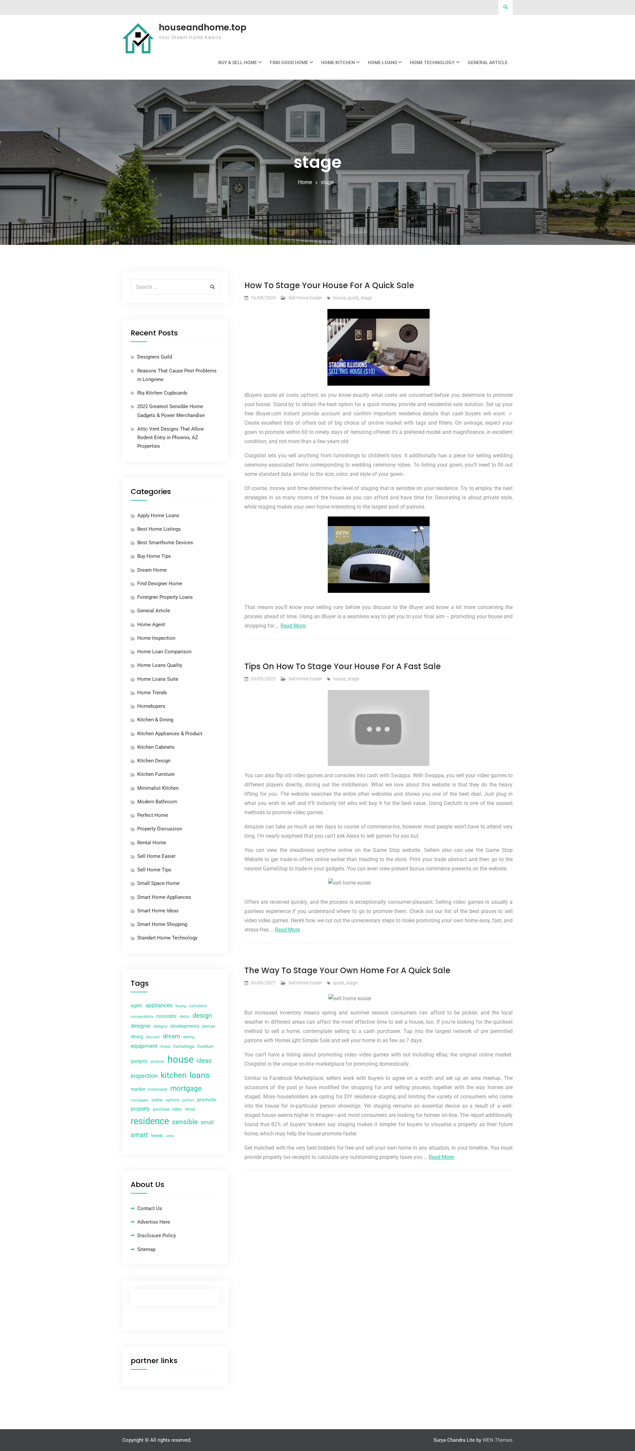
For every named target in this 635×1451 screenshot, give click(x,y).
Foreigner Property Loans (165, 597)
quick (353, 297)
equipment (144, 1046)
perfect (188, 1100)
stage (366, 297)
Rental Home (151, 843)
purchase (161, 1109)
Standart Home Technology (167, 938)
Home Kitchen (338, 62)
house (339, 297)
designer (140, 1026)
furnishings (183, 1046)
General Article (488, 62)
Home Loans (382, 62)
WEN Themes (498, 1440)
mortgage (186, 1088)
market (138, 1089)
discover (153, 1037)
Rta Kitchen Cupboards (162, 393)
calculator (198, 1006)
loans (200, 1075)
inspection (144, 1076)
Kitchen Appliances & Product (169, 734)
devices (208, 1026)
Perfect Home (152, 815)
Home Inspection (156, 638)
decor (185, 1016)
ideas (204, 1060)
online (157, 1099)
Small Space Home (158, 883)
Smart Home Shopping (162, 924)
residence (150, 1121)
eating (188, 1037)
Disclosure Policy (156, 1236)
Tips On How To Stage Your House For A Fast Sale (342, 666)
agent (137, 1005)
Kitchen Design (153, 761)
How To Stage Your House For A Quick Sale (329, 285)
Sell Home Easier (305, 297)
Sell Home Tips (154, 870)
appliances (159, 1005)
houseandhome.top (202, 27)
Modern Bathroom (157, 802)
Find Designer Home (159, 584)
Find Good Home (289, 62)
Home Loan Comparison (164, 652)
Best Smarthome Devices (165, 543)
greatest (157, 1061)
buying (181, 1006)
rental (190, 1109)
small (207, 1122)
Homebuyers (151, 706)
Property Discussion (159, 829)
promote (206, 1100)
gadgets (139, 1061)
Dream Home (152, 570)
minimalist (157, 1089)
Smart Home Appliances (164, 897)
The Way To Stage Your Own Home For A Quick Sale (347, 970)
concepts (166, 1016)
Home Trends (152, 693)
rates (177, 1109)
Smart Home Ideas (158, 911)
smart (139, 1135)
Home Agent (151, 625)
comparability (142, 1016)
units (170, 1136)
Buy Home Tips (154, 556)
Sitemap (146, 1249)
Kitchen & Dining (155, 720)
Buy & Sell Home (237, 62)
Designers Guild (154, 357)
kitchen (174, 1075)
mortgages (139, 1100)
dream (171, 1036)
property (140, 1109)
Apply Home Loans (158, 515)
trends (157, 1135)
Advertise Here (153, 1222)
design (202, 1015)
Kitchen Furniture (156, 774)
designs (160, 1026)
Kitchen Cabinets (156, 747)
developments (184, 1026)
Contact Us (149, 1208)
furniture (205, 1046)
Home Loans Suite (157, 679)
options (172, 1100)
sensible (185, 1122)
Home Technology (432, 62)
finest (165, 1046)
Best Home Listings (159, 529)
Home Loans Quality (159, 665)
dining (137, 1036)
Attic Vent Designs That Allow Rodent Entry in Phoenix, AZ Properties (170, 437)
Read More (293, 626)
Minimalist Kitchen (158, 788)
